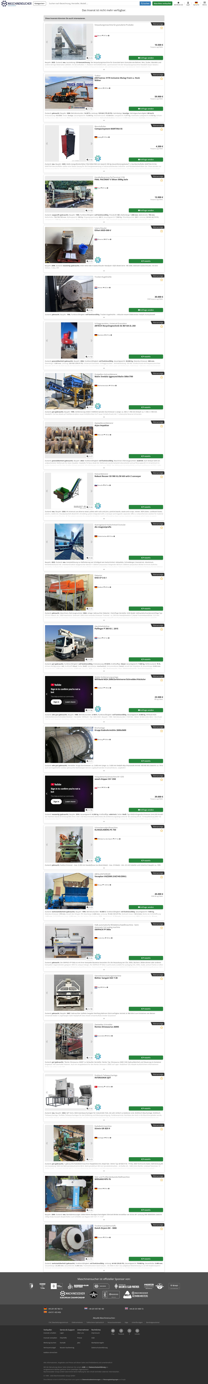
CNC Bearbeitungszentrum (58, 1322)
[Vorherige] (47, 41)
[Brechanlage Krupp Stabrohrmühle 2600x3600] (69, 745)
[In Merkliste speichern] (161, 27)
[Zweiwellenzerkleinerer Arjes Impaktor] (69, 440)
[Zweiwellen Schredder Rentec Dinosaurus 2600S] (69, 1041)
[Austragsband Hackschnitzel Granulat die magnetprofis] (69, 542)
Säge (126, 1322)
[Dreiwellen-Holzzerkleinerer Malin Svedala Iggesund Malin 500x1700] (69, 391)
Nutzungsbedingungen (110, 1379)
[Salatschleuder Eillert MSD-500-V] (69, 245)
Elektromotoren (77, 1322)
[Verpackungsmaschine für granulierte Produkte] (69, 42)
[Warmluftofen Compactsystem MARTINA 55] (69, 143)
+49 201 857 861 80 (96, 1309)
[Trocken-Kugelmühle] (69, 294)
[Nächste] (91, 41)
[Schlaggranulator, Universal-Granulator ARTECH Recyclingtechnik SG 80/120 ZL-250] (69, 340)
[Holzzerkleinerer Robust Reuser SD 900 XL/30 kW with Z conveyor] (69, 491)
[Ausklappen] (104, 69)
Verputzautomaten (114, 1322)
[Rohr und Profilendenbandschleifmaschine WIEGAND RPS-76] (69, 1194)
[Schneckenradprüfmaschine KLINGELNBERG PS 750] (69, 844)
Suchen (146, 3)
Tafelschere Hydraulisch (95, 1322)
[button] (204, 3)
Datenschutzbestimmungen (91, 1379)
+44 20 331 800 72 (136, 1309)
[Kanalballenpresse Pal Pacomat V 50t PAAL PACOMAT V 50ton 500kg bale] (69, 194)
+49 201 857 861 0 (55, 1309)
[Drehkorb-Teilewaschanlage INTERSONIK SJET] (69, 1092)
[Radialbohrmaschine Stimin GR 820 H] (69, 1143)
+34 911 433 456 (54, 1312)
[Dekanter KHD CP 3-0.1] (69, 592)
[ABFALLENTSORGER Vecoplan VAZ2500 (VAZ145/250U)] (69, 891)
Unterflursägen (137, 1322)
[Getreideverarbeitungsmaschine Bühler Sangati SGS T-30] (69, 993)
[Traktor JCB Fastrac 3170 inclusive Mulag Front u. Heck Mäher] (69, 93)
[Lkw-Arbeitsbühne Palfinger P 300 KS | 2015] (69, 643)
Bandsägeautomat (152, 1322)
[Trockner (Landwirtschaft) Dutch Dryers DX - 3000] (69, 1243)
